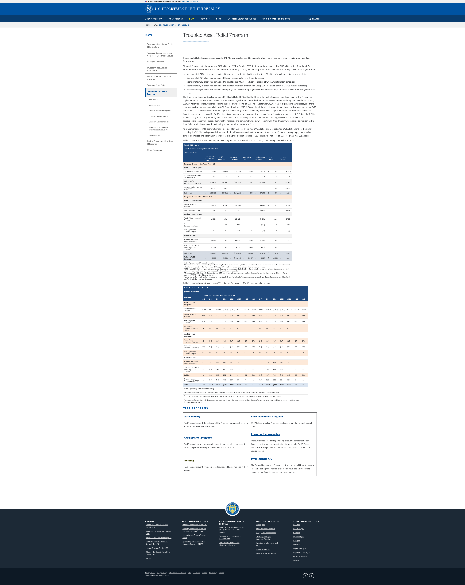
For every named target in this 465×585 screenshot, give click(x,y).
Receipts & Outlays (155, 61)
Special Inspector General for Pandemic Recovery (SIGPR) (193, 542)
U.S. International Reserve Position (159, 78)
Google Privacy (162, 573)
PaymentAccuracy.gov (301, 552)
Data (191, 19)
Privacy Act (260, 525)
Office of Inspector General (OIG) (194, 525)
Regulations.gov (299, 548)
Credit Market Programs (158, 116)
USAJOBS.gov (298, 529)
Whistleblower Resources (242, 19)
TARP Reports (154, 135)
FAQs (189, 573)
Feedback (196, 573)
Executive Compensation (159, 122)
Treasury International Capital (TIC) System (160, 45)
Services (205, 19)
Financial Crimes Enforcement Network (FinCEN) (157, 542)
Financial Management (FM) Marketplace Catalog (229, 543)
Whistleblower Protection (266, 553)
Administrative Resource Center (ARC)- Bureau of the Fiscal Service (231, 529)
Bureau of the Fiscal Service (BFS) (158, 538)
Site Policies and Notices (177, 573)
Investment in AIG (261, 458)
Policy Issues (176, 19)
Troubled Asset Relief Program (157, 92)
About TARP (153, 100)
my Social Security (300, 556)
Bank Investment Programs (160, 111)
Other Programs (154, 150)
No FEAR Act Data (263, 549)
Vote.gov (296, 560)
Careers (204, 573)
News (218, 19)
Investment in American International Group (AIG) (159, 128)
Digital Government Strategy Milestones (160, 142)
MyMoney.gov (298, 536)
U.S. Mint (149, 558)
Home (148, 25)
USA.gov (296, 525)
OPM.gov (296, 533)
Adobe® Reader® (164, 575)
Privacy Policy (150, 573)
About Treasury (153, 19)
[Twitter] (305, 575)
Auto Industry (154, 105)
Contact (221, 573)
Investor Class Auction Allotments (157, 69)
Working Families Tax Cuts (276, 19)
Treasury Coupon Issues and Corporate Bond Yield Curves (160, 54)
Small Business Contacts (265, 529)
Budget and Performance (266, 533)
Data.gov (296, 540)
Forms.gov (297, 544)
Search (316, 19)
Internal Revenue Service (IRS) (157, 548)
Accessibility (213, 573)
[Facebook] (311, 575)
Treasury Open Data (156, 85)
